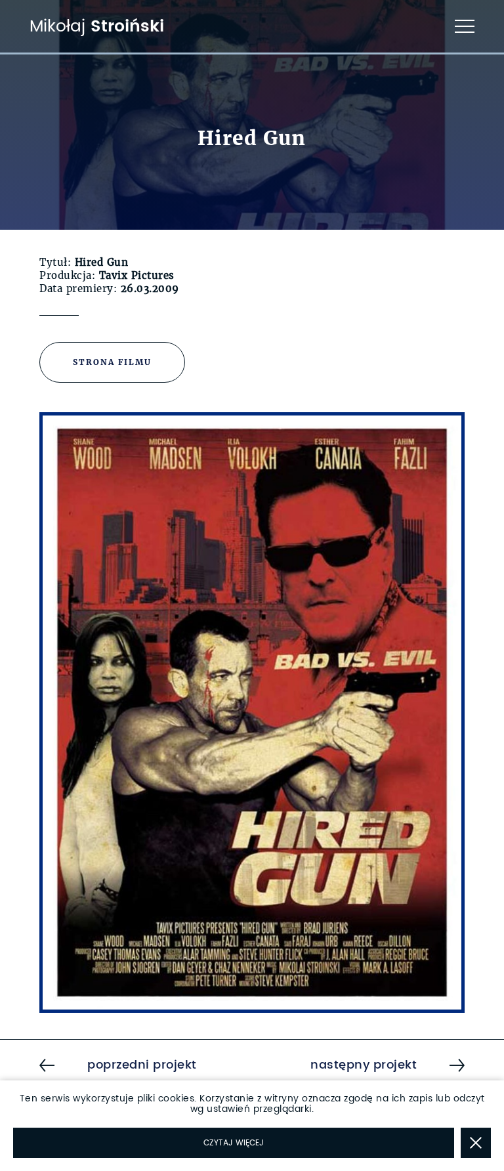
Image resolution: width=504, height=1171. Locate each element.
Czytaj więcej (233, 1143)
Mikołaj (97, 26)
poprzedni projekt (142, 1065)
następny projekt (363, 1065)
